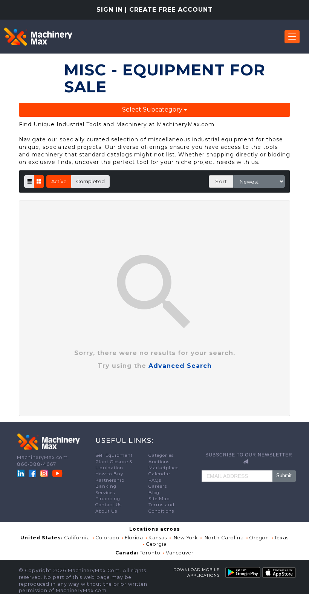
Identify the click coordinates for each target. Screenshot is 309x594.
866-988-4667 (36, 464)
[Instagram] (44, 473)
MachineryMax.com (42, 457)
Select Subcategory (153, 109)
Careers (157, 486)
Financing (107, 498)
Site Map (159, 498)
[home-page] (38, 36)
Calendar (159, 473)
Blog (153, 492)
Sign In (109, 9)
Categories (161, 455)
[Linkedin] (21, 473)
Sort (221, 181)
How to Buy (109, 473)
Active (59, 181)
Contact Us (108, 504)
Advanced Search (180, 365)
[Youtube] (57, 473)
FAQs (154, 480)
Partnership (109, 480)
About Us (106, 511)
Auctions (159, 461)
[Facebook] (32, 473)
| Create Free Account (169, 9)
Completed (90, 181)
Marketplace (163, 467)
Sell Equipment (114, 455)
